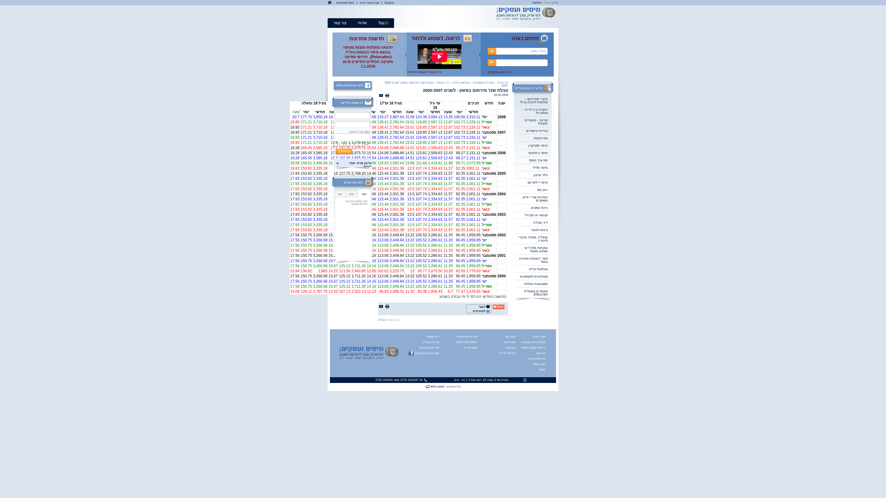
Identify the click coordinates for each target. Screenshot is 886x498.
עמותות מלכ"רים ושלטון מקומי (536, 249)
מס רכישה (509, 342)
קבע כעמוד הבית (369, 2)
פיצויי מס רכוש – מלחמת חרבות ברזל (534, 100)
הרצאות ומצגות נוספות (424, 72)
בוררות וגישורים (537, 131)
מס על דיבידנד (506, 353)
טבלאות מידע (538, 269)
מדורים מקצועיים (483, 82)
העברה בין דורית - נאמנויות (535, 111)
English (389, 2)
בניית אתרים (454, 386)
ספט (351, 194)
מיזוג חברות (470, 347)
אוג (364, 194)
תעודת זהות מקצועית (536, 342)
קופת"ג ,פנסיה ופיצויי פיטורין (533, 238)
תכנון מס (510, 336)
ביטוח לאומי (539, 230)
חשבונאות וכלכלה (536, 284)
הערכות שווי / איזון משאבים (535, 198)
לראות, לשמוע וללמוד (536, 347)
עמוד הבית (539, 336)
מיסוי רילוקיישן (538, 182)
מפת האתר (539, 364)
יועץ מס (542, 190)
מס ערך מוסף (538, 160)
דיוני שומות (433, 336)
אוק (340, 194)
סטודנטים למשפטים (534, 276)
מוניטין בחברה (431, 342)
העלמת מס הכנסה (466, 342)
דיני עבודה (540, 222)
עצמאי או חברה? (536, 215)
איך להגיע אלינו (536, 358)
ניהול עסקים (539, 208)
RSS (542, 369)
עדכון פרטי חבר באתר (360, 164)
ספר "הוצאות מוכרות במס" (533, 260)
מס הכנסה (540, 138)
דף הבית (502, 82)
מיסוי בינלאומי (538, 153)
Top (383, 23)
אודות (362, 23)
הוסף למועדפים (345, 2)
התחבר (537, 2)
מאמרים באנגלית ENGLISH (536, 292)
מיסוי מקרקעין (538, 145)
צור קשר (339, 23)
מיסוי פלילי (540, 167)
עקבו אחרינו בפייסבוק (426, 353)
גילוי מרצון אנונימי (429, 347)
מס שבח (510, 347)
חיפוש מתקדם (499, 72)
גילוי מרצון (540, 175)
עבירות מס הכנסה (466, 336)
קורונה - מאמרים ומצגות (536, 121)
